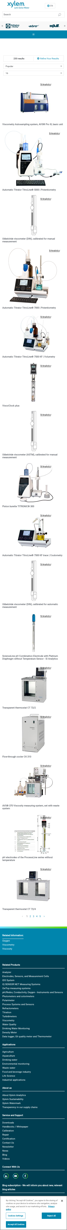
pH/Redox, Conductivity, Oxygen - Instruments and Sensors (32, 992)
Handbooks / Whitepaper (15, 1126)
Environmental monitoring (15, 1063)
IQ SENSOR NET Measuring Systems (21, 984)
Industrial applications (13, 1080)
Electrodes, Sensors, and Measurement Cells (25, 976)
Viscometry (8, 944)
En (51, 5)
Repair (5, 1134)
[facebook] (25, 1176)
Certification (8, 1138)
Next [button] (64, 26)
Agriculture (8, 1051)
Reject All (51, 1216)
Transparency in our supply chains (20, 1107)
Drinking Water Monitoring (16, 1028)
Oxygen (6, 940)
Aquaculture (8, 1055)
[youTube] (16, 1176)
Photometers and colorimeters (18, 996)
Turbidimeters (9, 1016)
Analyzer (6, 972)
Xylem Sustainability (12, 1099)
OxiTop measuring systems (16, 988)
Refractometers (10, 1008)
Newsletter (8, 1146)
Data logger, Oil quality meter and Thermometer (27, 1036)
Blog (4, 1154)
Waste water (8, 1067)
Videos (6, 1158)
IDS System (8, 980)
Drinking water (9, 1059)
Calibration (8, 1130)
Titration (6, 1012)
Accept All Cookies (16, 1224)
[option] (12, 25)
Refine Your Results (49, 58)
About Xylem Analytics (14, 1095)
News (5, 1150)
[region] (33, 1213)
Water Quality (9, 1024)
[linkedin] (6, 1176)
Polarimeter (8, 1000)
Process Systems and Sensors (18, 1004)
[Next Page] (44, 917)
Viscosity (7, 948)
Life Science (8, 1075)
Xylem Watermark (11, 1103)
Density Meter (9, 1032)
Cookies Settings (15, 1216)
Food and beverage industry (16, 1071)
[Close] (62, 1200)
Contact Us (8, 1142)
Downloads (8, 1122)
